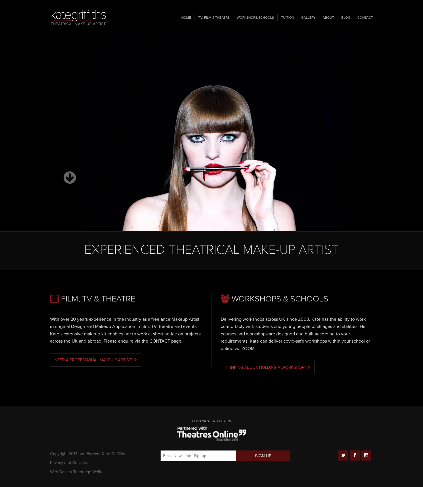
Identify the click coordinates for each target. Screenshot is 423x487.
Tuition (287, 18)
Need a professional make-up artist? (94, 360)
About (328, 18)
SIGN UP (263, 456)
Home (186, 18)
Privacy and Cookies (68, 462)
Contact (365, 18)
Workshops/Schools (255, 18)
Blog (345, 18)
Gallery (308, 18)
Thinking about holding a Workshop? (266, 367)
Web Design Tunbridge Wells (76, 471)
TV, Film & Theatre (214, 18)
